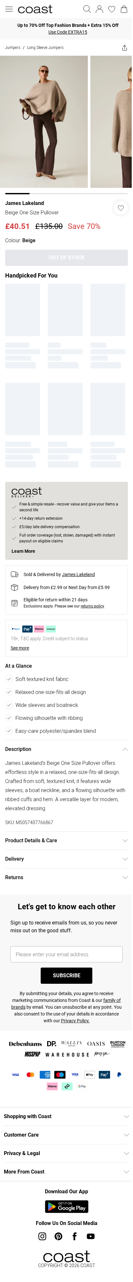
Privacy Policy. (75, 1020)
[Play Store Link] (66, 1206)
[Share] (124, 47)
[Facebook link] (74, 1236)
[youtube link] (91, 1236)
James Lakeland (24, 203)
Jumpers (12, 47)
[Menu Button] (9, 9)
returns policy (92, 606)
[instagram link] (42, 1236)
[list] (66, 125)
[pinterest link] (58, 1236)
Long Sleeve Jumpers (45, 47)
